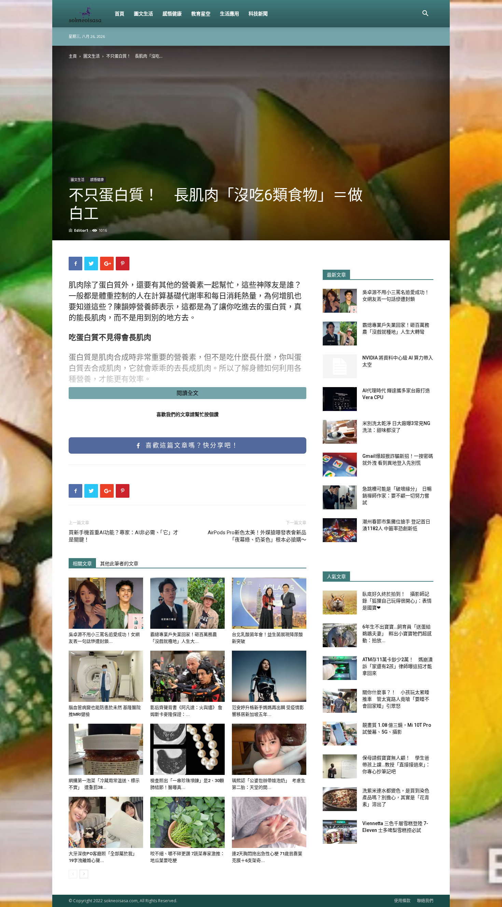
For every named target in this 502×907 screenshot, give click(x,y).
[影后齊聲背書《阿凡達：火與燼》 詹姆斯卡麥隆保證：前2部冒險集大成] (187, 676)
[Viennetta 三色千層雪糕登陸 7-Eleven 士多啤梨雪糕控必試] (340, 832)
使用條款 (402, 901)
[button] (425, 14)
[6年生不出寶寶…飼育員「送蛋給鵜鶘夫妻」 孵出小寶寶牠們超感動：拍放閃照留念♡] (340, 635)
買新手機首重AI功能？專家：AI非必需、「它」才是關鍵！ (123, 536)
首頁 (119, 13)
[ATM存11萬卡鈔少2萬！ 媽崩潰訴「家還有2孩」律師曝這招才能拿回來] (340, 668)
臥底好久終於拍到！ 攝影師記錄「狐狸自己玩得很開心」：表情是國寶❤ (397, 600)
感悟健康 (172, 13)
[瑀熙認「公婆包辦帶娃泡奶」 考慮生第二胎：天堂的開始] (269, 749)
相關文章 (82, 563)
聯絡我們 (425, 901)
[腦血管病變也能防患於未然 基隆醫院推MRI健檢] (106, 676)
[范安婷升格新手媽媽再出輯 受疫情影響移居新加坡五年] (269, 676)
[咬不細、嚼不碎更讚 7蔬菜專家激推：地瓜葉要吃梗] (187, 822)
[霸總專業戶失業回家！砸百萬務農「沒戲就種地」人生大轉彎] (187, 603)
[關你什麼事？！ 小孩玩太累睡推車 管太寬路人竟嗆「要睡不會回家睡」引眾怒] (340, 701)
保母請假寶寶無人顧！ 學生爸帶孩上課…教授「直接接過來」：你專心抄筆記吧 (396, 764)
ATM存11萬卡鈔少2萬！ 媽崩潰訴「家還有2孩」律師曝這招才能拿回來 (397, 666)
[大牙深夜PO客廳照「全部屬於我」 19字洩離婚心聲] (106, 822)
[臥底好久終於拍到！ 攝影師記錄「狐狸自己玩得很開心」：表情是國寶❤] (340, 602)
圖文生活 (143, 13)
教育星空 (200, 13)
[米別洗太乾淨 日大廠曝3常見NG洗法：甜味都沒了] (340, 432)
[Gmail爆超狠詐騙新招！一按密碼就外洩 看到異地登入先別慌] (340, 465)
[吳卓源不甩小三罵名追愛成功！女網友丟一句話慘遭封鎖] (106, 603)
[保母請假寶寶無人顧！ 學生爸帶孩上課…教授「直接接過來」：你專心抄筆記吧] (340, 766)
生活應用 (229, 13)
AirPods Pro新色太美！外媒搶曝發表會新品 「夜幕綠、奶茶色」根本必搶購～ (257, 536)
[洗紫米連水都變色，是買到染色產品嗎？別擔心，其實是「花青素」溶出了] (340, 799)
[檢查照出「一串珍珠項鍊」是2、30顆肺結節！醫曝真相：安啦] (187, 749)
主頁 (73, 56)
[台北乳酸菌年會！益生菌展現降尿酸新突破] (269, 603)
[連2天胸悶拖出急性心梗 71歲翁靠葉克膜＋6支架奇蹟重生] (269, 822)
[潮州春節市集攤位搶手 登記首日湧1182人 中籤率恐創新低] (340, 530)
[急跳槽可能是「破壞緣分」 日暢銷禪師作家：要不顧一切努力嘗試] (340, 497)
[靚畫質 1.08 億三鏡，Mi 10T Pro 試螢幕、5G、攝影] (340, 734)
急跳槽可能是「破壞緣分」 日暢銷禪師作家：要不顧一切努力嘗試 (397, 495)
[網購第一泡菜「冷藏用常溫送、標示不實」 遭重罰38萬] (106, 749)
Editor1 (81, 230)
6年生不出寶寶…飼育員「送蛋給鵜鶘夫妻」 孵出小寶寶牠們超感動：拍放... (397, 633)
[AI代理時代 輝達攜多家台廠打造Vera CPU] (340, 399)
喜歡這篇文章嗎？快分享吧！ (191, 445)
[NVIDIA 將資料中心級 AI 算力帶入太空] (340, 366)
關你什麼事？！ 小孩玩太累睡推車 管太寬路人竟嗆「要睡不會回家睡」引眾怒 (395, 699)
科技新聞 (258, 13)
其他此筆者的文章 (119, 563)
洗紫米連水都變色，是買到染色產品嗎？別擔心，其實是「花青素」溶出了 (395, 797)
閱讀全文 (187, 393)
